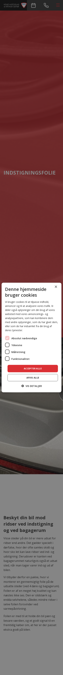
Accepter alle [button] (33, 368)
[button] (31, 386)
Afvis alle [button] (32, 377)
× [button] (55, 287)
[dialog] (31, 337)
